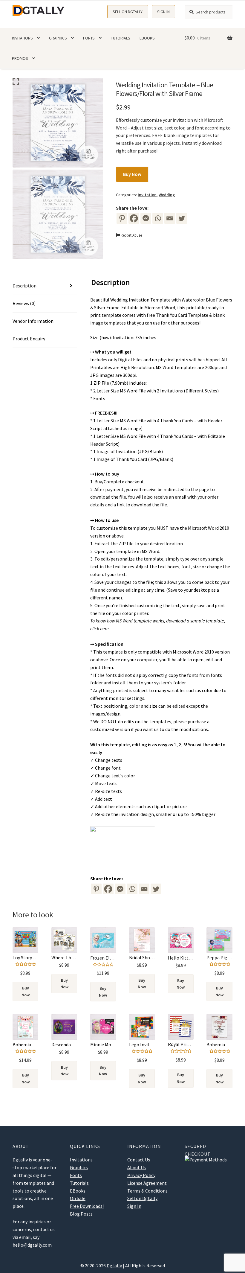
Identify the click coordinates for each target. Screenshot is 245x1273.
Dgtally (114, 1266)
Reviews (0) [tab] (24, 303)
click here (99, 628)
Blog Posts (81, 1214)
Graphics (58, 38)
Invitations (22, 38)
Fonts (89, 38)
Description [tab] (24, 286)
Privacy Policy (141, 1175)
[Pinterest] (122, 218)
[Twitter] (181, 218)
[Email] (169, 218)
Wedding (167, 194)
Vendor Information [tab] (33, 321)
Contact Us (138, 1160)
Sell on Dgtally (128, 11)
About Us (136, 1167)
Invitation (147, 194)
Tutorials (120, 38)
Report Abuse (131, 235)
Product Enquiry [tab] (29, 339)
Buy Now (132, 174)
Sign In (163, 11)
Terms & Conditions (147, 1191)
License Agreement (147, 1183)
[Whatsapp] (157, 218)
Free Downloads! (87, 1206)
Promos (20, 58)
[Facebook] (133, 218)
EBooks (147, 38)
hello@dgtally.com (32, 1245)
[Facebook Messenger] (120, 889)
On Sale (77, 1198)
